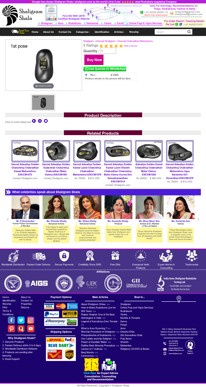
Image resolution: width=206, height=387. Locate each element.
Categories (82, 32)
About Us (48, 32)
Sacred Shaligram (106, 41)
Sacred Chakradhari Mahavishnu (135, 41)
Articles (118, 32)
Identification (102, 32)
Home (35, 32)
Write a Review (130, 45)
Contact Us (65, 32)
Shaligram (88, 41)
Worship (134, 32)
